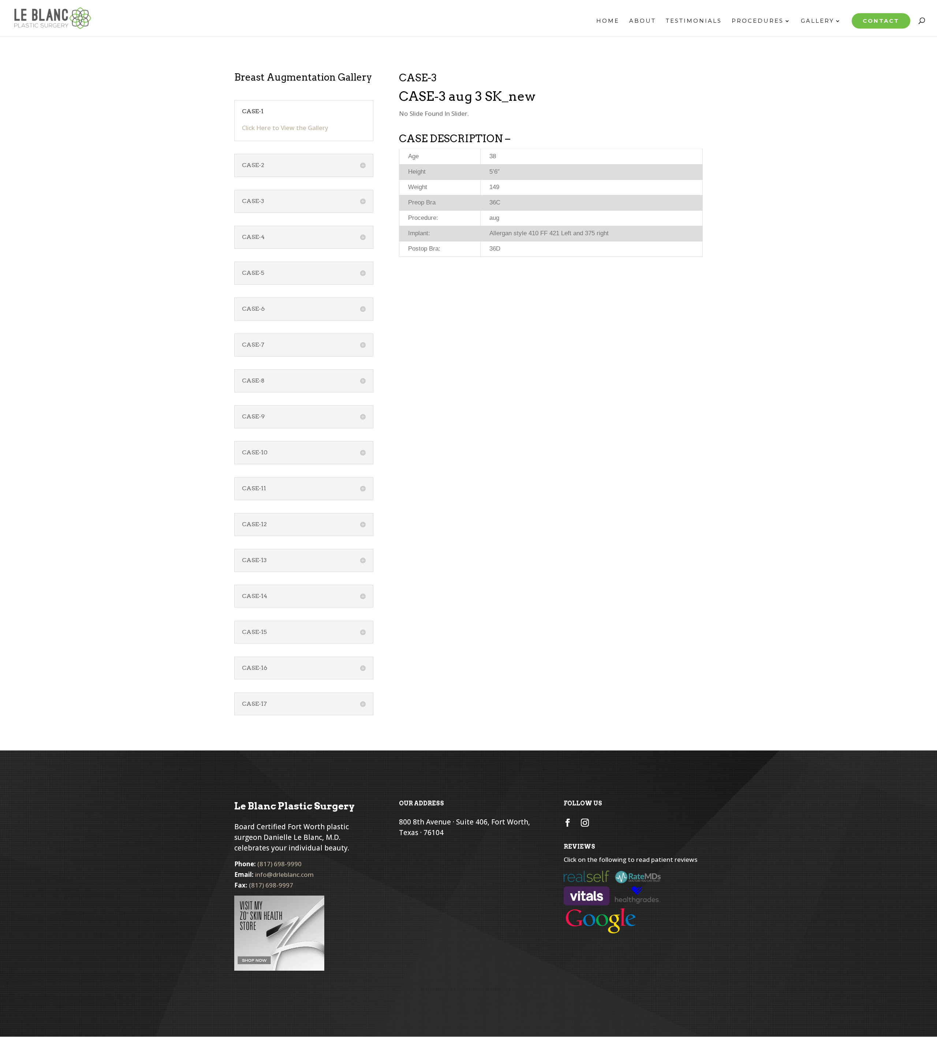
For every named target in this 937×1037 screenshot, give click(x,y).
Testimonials (694, 21)
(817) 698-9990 (279, 864)
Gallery (817, 21)
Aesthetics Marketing (484, 989)
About (642, 21)
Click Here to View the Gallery (285, 127)
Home (607, 21)
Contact (881, 20)
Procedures (758, 21)
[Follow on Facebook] (568, 823)
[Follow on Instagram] (585, 823)
